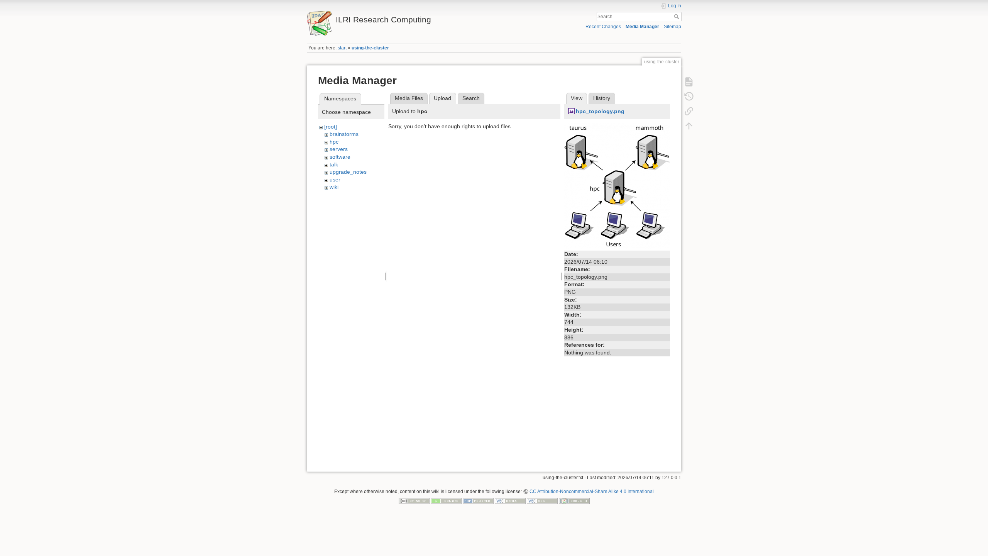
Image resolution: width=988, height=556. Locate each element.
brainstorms (344, 134)
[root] (330, 127)
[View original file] (617, 185)
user (335, 179)
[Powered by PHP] (478, 500)
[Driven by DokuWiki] (574, 500)
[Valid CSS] (542, 500)
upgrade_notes (348, 172)
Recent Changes (603, 26)
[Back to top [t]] (689, 126)
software (340, 157)
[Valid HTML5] (510, 500)
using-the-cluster (370, 48)
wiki (334, 187)
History (601, 98)
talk (334, 164)
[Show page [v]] (689, 82)
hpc (334, 142)
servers (339, 149)
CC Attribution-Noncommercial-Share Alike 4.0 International (592, 491)
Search (677, 16)
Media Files (409, 98)
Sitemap (672, 26)
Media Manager (642, 26)
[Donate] (446, 500)
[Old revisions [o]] (689, 96)
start (342, 48)
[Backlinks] (689, 111)
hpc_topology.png (600, 111)
